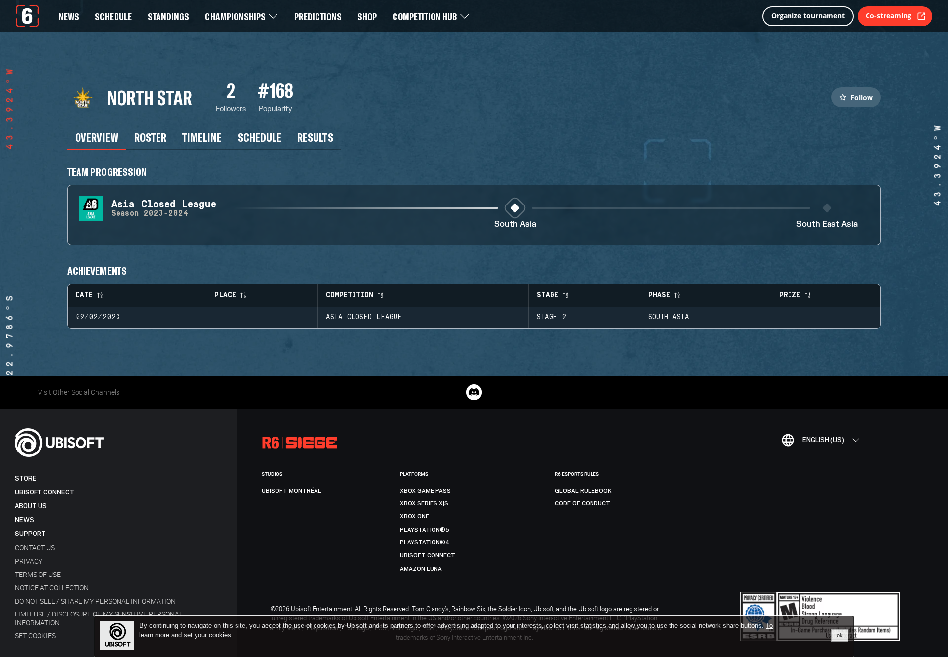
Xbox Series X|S (424, 503)
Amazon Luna (421, 568)
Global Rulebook (583, 490)
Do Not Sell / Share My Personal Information (95, 601)
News (24, 520)
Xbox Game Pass (425, 490)
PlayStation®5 (424, 529)
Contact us (35, 547)
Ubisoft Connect (44, 492)
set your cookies (207, 635)
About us (31, 506)
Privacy (28, 561)
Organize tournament (808, 15)
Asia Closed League (364, 317)
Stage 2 (551, 317)
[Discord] (474, 392)
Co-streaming (888, 15)
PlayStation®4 (425, 542)
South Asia (515, 224)
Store (26, 478)
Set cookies (35, 635)
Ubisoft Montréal (291, 490)
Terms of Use (38, 574)
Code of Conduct (582, 503)
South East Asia (827, 224)
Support (30, 533)
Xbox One (414, 516)
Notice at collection (52, 587)
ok (840, 635)
